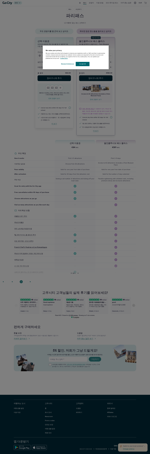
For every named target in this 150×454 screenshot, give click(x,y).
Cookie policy (64, 58)
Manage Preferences (67, 64)
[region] (76, 57)
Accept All (82, 64)
